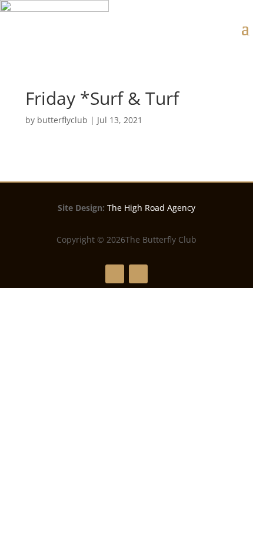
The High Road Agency (151, 207)
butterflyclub (62, 119)
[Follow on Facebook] (114, 273)
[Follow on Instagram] (138, 273)
